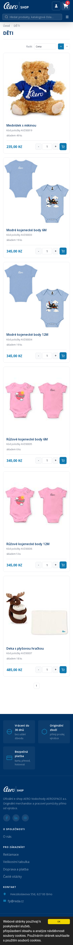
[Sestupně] (67, 46)
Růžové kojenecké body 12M (27, 544)
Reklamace (11, 854)
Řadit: (29, 46)
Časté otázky (12, 876)
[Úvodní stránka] (16, 6)
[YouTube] (25, 817)
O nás (7, 836)
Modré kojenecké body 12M (27, 334)
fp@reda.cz (16, 901)
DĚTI (17, 26)
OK (58, 921)
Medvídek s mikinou (21, 125)
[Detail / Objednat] (36, 86)
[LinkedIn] (15, 817)
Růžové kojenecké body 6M (27, 439)
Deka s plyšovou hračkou (25, 648)
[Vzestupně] (61, 46)
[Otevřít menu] (67, 16)
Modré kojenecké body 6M (26, 230)
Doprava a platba (15, 869)
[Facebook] (6, 817)
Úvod (6, 26)
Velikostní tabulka (16, 862)
